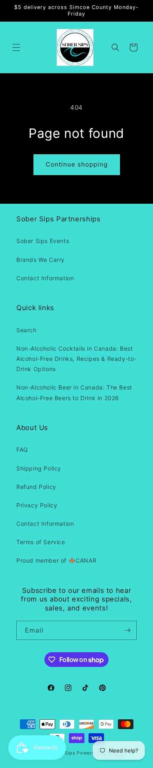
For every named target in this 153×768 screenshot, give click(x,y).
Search (26, 330)
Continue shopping (77, 164)
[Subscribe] (127, 630)
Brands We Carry (40, 259)
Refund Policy (36, 486)
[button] (16, 47)
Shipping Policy (38, 468)
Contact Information (45, 278)
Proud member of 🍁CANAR (56, 560)
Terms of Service (40, 541)
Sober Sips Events (42, 240)
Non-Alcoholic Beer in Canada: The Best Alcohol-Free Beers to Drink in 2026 (74, 392)
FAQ (22, 449)
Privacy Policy (36, 505)
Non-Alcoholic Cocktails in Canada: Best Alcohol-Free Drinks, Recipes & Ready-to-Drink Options (76, 358)
